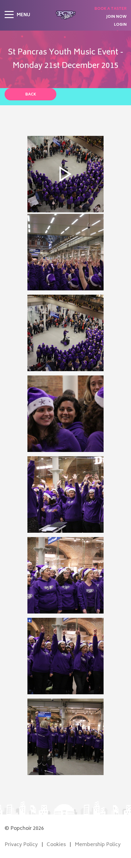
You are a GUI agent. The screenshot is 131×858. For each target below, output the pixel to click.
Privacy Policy (21, 845)
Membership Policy (98, 845)
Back (30, 94)
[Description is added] (65, 252)
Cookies (56, 845)
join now (116, 17)
